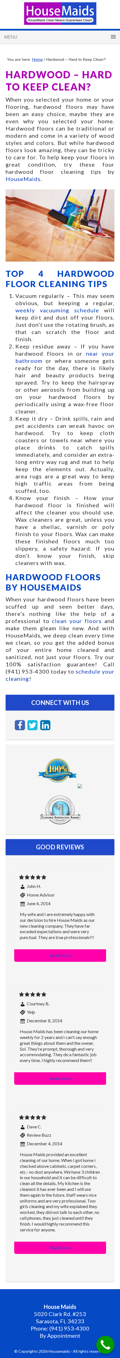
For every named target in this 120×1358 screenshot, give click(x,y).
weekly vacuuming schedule (57, 310)
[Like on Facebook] (20, 724)
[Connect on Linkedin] (45, 724)
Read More (60, 955)
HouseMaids (23, 178)
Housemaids (60, 13)
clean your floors (77, 620)
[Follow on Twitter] (33, 724)
